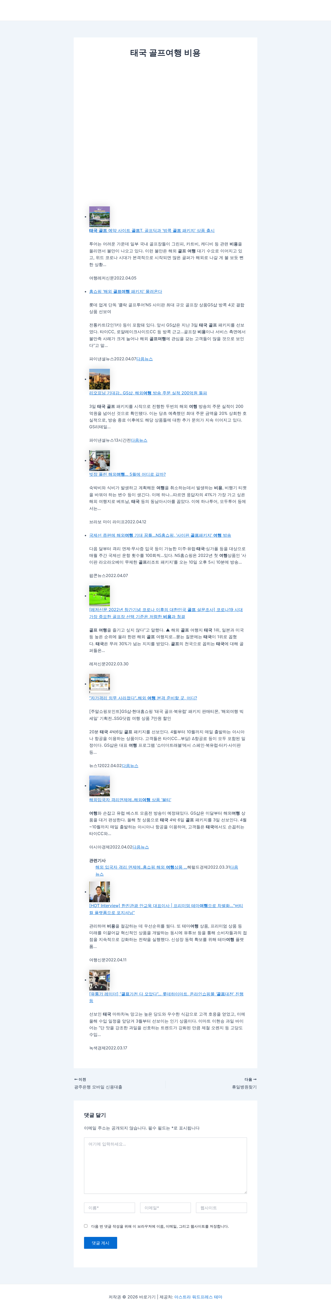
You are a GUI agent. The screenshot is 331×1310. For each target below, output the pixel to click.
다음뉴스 (144, 358)
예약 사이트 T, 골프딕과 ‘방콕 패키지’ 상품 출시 (152, 230)
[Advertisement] (165, 102)
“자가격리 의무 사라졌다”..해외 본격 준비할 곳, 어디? (143, 697)
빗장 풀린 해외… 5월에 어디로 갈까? (127, 474)
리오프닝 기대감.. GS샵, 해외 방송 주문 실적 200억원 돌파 (148, 392)
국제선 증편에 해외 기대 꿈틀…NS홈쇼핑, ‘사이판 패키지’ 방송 (160, 535)
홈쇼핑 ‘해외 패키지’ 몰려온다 (125, 291)
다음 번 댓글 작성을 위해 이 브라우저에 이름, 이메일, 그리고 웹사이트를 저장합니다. (160, 1226)
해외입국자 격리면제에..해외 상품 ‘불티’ (130, 799)
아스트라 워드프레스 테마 (198, 1296)
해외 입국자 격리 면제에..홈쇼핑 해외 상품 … (141, 867)
